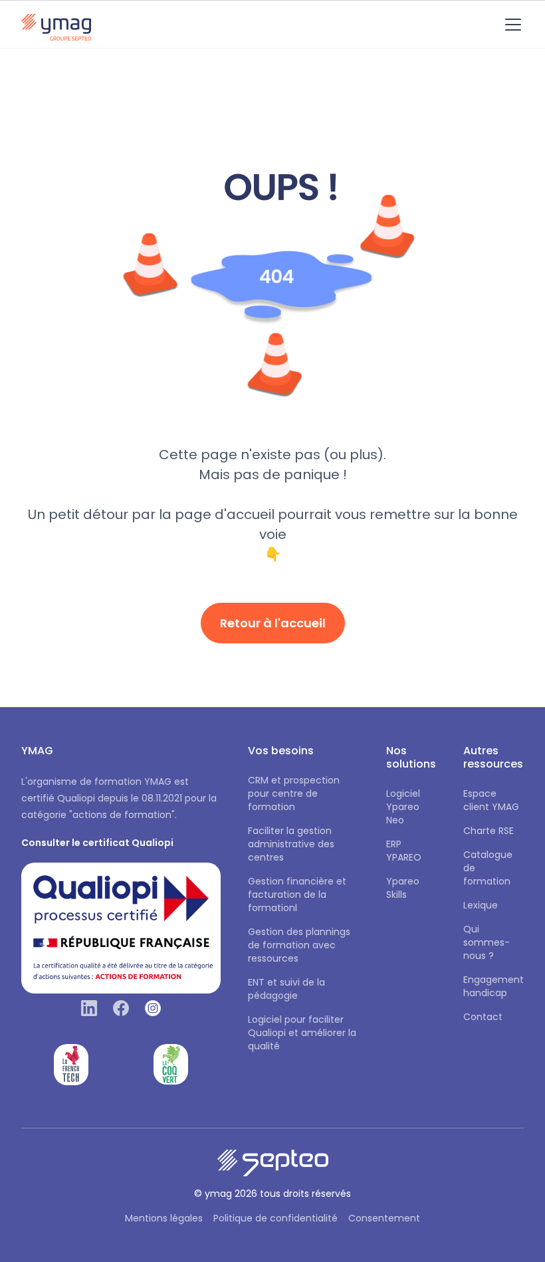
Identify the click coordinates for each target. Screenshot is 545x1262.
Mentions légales (164, 1218)
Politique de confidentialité (275, 1218)
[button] (510, 25)
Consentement (384, 1218)
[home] (56, 24)
